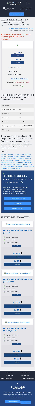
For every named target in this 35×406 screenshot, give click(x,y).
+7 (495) (9, 8)
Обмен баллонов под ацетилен (19, 166)
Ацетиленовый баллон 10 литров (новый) (14, 329)
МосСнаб (15, 3)
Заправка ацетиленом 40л (8, 154)
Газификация (25, 375)
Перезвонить (28, 9)
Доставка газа (9, 375)
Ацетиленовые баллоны (26, 28)
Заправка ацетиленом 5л (8, 156)
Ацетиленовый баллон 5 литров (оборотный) (17, 280)
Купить (17, 55)
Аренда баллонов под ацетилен (10, 160)
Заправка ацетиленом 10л (23, 154)
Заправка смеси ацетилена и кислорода (12, 164)
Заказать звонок (18, 203)
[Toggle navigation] (29, 3)
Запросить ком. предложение (17, 198)
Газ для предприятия (18, 14)
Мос (18, 387)
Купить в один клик (19, 79)
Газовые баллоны (14, 28)
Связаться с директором (17, 208)
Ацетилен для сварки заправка (23, 162)
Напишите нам (23, 9)
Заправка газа (9, 373)
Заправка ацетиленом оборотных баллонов (19, 158)
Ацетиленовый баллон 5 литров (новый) (17, 231)
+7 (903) (9, 10)
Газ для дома (27, 402)
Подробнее (16, 245)
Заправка (17, 62)
